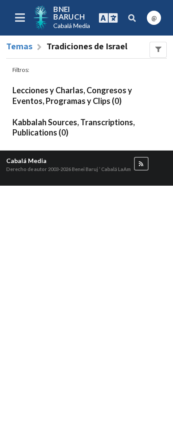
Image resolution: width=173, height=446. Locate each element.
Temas (19, 46)
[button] (141, 164)
